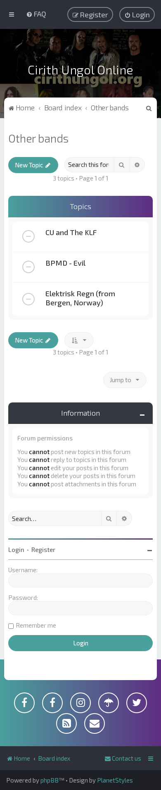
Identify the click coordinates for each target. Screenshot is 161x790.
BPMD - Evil (65, 262)
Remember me (36, 625)
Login (16, 549)
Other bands (38, 138)
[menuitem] (36, 13)
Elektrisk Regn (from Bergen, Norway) (80, 298)
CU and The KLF (71, 232)
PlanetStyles (115, 780)
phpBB (49, 780)
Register (43, 549)
